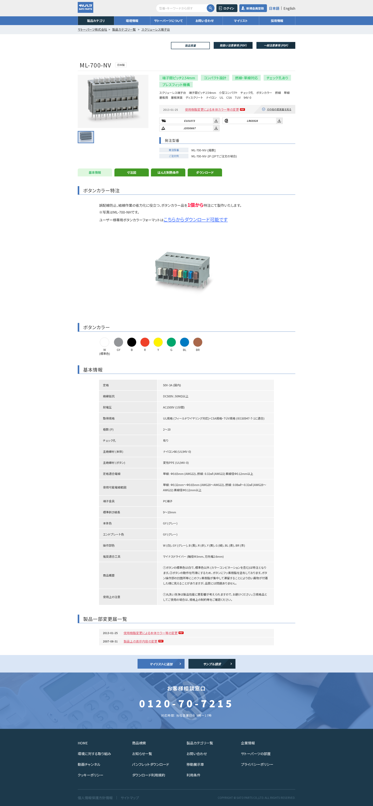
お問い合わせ (204, 20)
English (289, 8)
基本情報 (95, 172)
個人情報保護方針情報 (95, 797)
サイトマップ (130, 797)
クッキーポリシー (90, 774)
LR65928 (252, 121)
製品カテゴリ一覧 (199, 742)
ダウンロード (205, 172)
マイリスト (241, 20)
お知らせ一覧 (142, 753)
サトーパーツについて (168, 20)
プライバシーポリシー (257, 764)
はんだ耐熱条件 (168, 172)
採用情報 (277, 20)
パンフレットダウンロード (150, 764)
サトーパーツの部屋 (256, 753)
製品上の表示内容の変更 (140, 641)
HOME (83, 742)
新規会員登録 (255, 8)
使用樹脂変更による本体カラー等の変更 (212, 109)
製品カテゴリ (96, 20)
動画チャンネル (89, 764)
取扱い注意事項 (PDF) (233, 45)
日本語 (274, 8)
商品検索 (139, 742)
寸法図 (131, 172)
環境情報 (132, 20)
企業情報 (248, 742)
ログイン (228, 8)
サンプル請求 (212, 664)
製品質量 (190, 45)
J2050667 (189, 128)
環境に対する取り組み (94, 753)
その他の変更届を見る (279, 109)
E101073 (189, 121)
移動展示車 (195, 764)
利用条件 (193, 774)
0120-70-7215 (186, 703)
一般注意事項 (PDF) (276, 45)
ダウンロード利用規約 (148, 774)
